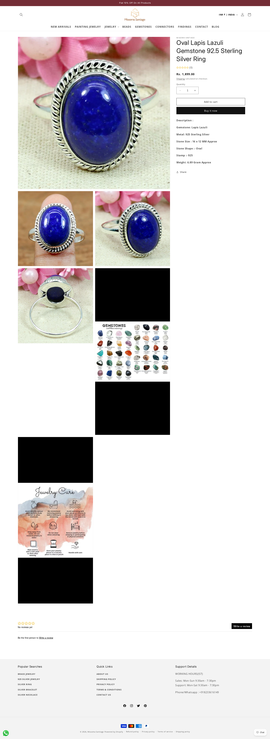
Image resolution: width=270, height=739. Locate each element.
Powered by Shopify (114, 732)
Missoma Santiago (96, 732)
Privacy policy (148, 731)
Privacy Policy (106, 684)
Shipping (180, 79)
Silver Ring (25, 684)
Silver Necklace (28, 694)
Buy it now (210, 110)
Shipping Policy (106, 679)
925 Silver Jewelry (29, 679)
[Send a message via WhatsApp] (6, 733)
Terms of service (165, 731)
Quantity (180, 84)
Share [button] (183, 172)
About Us (102, 674)
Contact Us (104, 694)
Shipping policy (183, 731)
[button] (21, 14)
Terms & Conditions (109, 689)
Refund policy (132, 731)
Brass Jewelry (26, 674)
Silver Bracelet (27, 689)
